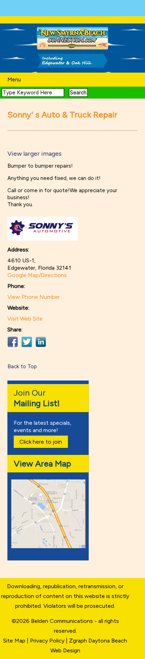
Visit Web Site (25, 318)
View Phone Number (33, 297)
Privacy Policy (47, 640)
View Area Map (42, 463)
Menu (14, 79)
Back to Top (22, 366)
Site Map (14, 640)
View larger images (34, 153)
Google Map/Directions (37, 275)
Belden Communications (62, 621)
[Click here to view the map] (50, 546)
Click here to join (40, 441)
